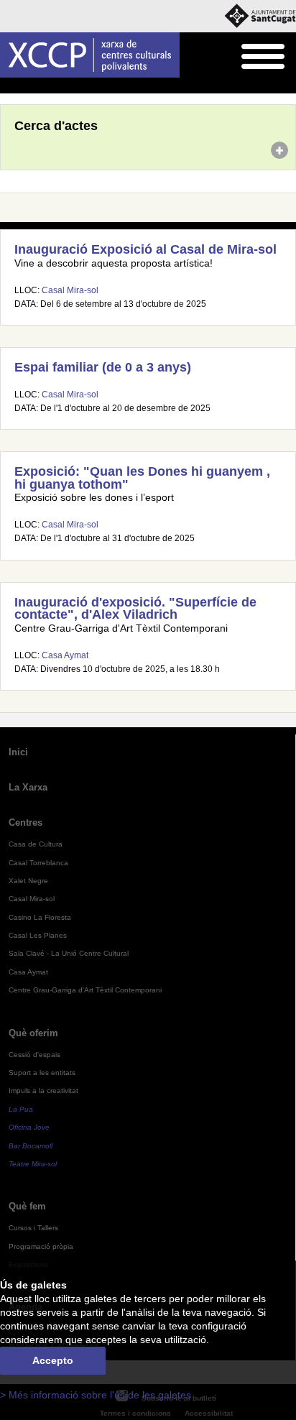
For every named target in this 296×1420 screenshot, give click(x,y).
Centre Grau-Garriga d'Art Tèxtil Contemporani (85, 990)
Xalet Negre (28, 881)
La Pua (21, 1109)
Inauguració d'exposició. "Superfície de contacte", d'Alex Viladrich (135, 608)
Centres (25, 822)
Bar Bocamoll (30, 1146)
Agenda (39, 86)
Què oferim (33, 1033)
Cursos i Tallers (33, 1228)
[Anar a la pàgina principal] (90, 55)
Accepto (52, 1360)
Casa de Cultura (36, 844)
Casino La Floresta (40, 917)
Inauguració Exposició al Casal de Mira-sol (145, 249)
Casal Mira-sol (70, 290)
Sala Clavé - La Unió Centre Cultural (69, 953)
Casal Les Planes (38, 935)
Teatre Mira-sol (33, 1164)
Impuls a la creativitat (43, 1090)
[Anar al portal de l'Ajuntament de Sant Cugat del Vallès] (260, 16)
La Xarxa (28, 787)
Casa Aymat (65, 655)
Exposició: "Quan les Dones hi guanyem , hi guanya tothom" (142, 478)
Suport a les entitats (42, 1072)
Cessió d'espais (34, 1055)
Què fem (27, 1206)
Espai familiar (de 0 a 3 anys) (102, 367)
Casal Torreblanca (38, 863)
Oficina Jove (29, 1127)
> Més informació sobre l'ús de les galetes (95, 1395)
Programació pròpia (41, 1246)
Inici (8, 86)
